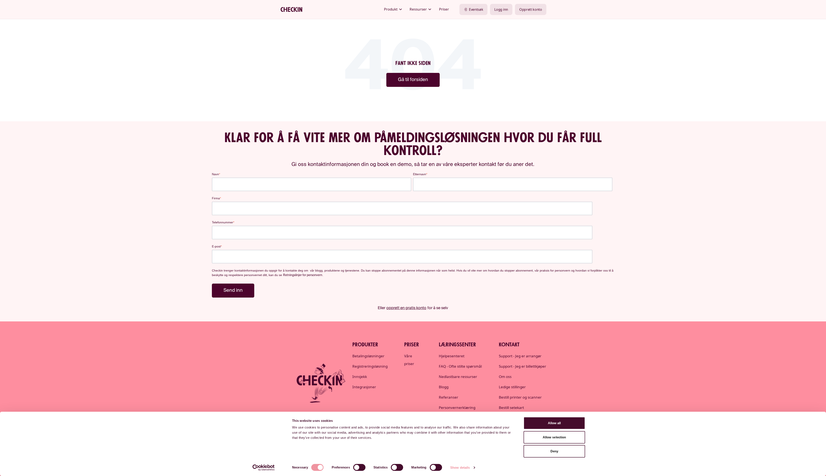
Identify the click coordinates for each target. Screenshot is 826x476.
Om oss (505, 376)
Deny (554, 451)
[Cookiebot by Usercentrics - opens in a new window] (263, 467)
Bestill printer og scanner (520, 397)
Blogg (443, 386)
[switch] (359, 467)
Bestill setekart (511, 407)
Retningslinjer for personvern (302, 275)
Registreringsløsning (370, 366)
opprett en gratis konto (406, 308)
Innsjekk (359, 376)
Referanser (448, 397)
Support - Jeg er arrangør (520, 355)
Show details (460, 467)
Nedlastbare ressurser (458, 376)
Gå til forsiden (413, 79)
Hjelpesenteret (451, 355)
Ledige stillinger (512, 386)
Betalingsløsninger (368, 355)
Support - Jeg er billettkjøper (522, 366)
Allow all (554, 423)
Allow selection (554, 437)
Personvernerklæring (457, 407)
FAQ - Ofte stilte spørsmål (460, 366)
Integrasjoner (364, 386)
